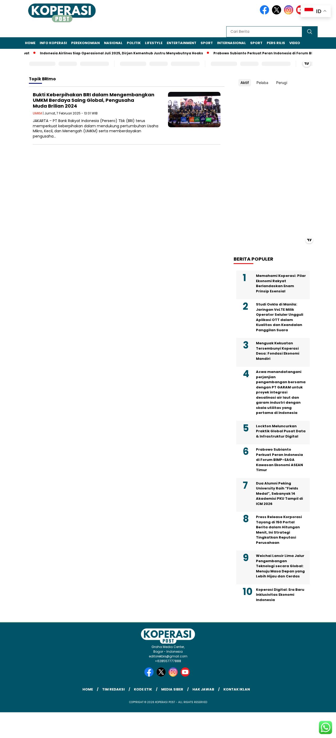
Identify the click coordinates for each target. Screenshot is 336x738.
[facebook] (265, 13)
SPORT (207, 42)
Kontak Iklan (236, 689)
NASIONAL (113, 42)
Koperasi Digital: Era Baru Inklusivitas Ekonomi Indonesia (280, 594)
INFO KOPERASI (53, 42)
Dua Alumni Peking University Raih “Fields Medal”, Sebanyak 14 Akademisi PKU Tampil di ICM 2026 (279, 493)
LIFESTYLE (153, 42)
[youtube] (186, 675)
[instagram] (289, 13)
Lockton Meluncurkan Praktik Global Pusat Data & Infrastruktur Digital (281, 431)
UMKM (37, 113)
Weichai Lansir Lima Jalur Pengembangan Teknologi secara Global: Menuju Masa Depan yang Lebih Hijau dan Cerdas (280, 566)
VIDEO (294, 42)
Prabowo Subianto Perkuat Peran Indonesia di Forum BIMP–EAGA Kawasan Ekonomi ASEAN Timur (279, 459)
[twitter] (277, 13)
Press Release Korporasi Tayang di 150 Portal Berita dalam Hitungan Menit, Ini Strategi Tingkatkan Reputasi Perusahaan (279, 529)
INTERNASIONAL (231, 42)
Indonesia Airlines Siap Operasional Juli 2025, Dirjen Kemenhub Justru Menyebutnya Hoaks (113, 53)
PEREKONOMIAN (85, 42)
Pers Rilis (276, 42)
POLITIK (134, 42)
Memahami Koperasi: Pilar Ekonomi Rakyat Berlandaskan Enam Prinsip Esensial (281, 283)
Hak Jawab (203, 689)
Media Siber (172, 689)
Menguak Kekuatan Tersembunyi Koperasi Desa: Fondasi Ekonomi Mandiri (277, 351)
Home (30, 42)
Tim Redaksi (113, 689)
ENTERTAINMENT (181, 42)
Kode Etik (143, 689)
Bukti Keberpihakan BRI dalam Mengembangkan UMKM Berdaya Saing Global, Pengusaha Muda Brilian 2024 (93, 100)
